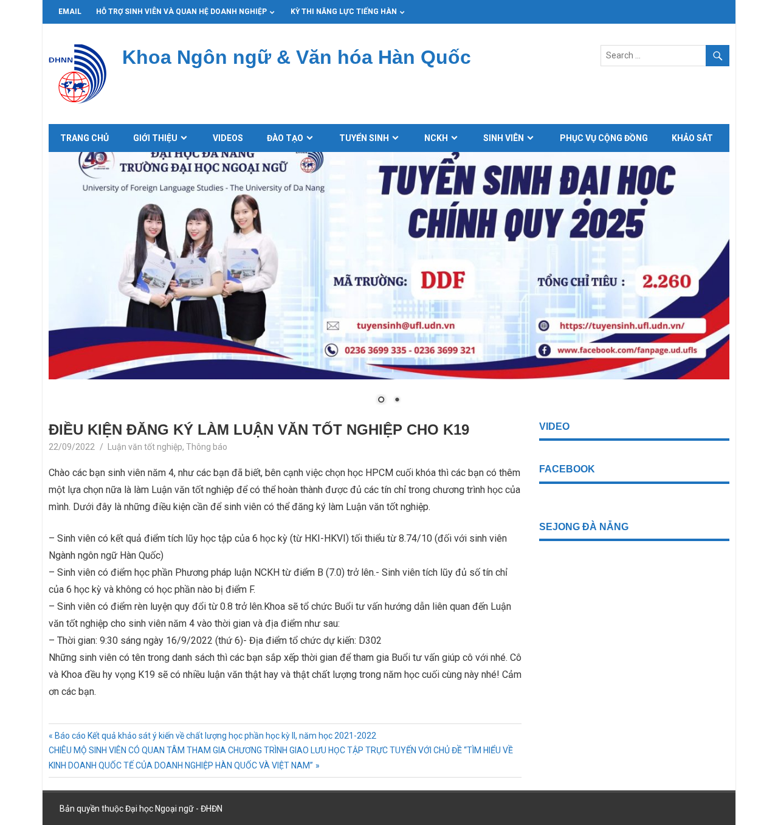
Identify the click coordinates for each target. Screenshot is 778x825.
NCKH (436, 138)
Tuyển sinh (364, 138)
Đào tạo (285, 138)
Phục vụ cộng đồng (604, 138)
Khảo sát (692, 138)
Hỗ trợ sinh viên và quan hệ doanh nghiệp (181, 11)
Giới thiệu (155, 138)
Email (69, 11)
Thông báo (206, 447)
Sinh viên (503, 138)
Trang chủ (84, 138)
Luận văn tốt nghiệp (145, 447)
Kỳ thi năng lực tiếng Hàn (344, 11)
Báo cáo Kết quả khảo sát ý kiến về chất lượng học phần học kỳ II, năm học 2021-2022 (215, 735)
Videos (228, 138)
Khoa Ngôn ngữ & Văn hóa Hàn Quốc (296, 57)
